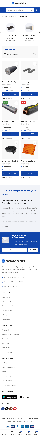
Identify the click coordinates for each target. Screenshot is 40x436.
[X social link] (7, 408)
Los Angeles (7, 310)
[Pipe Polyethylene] (29, 110)
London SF (6, 301)
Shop (4, 372)
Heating (12, 16)
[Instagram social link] (11, 408)
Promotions (6, 339)
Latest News (7, 381)
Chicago (5, 315)
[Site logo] (20, 3)
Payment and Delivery (11, 334)
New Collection (8, 367)
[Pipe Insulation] (10, 110)
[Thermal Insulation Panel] (29, 149)
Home (4, 16)
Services (5, 343)
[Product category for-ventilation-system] (29, 32)
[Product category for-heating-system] (10, 32)
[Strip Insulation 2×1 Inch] (10, 149)
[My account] (37, 10)
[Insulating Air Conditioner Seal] (29, 70)
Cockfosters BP (8, 306)
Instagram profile (9, 363)
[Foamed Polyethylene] (10, 70)
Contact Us (6, 376)
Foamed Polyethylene (10, 82)
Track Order (7, 352)
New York (6, 297)
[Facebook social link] (3, 408)
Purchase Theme (9, 385)
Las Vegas (6, 319)
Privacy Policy (7, 330)
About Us (6, 348)
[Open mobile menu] (3, 10)
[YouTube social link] (15, 408)
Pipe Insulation (8, 122)
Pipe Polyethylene (28, 122)
